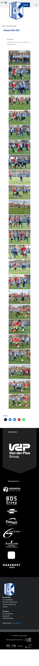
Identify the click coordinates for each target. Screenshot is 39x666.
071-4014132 (15, 623)
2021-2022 (10, 39)
